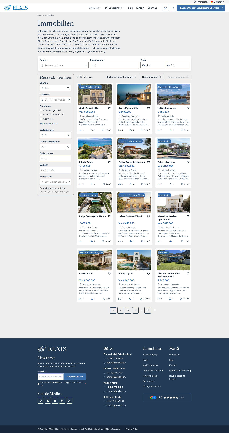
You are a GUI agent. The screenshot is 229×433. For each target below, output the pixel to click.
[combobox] (64, 65)
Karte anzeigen (150, 77)
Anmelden (203, 1)
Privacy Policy (132, 429)
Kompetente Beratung (180, 370)
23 (147, 310)
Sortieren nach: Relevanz (120, 77)
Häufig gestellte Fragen (177, 377)
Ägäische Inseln (150, 365)
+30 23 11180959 (115, 401)
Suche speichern (176, 77)
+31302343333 (114, 372)
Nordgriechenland (152, 386)
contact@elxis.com (116, 362)
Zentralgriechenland (153, 370)
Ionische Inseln (150, 376)
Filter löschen (64, 77)
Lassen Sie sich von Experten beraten (199, 7)
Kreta (145, 360)
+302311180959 (115, 358)
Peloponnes (148, 381)
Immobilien (49, 15)
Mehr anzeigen (47, 123)
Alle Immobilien (150, 354)
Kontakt (140, 7)
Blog (130, 7)
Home (40, 15)
